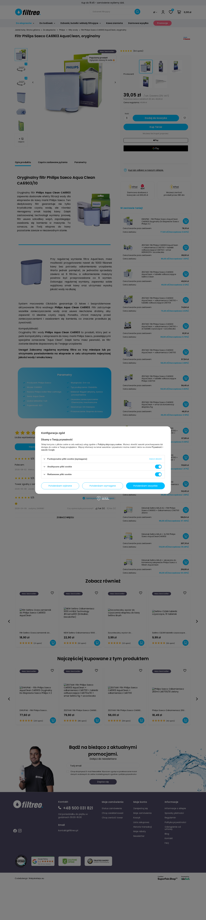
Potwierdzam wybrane (60, 485)
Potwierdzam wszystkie (145, 485)
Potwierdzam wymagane (103, 485)
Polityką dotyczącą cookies (110, 444)
